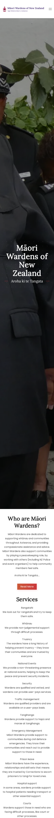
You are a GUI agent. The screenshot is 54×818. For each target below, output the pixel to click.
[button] (50, 9)
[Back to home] (23, 9)
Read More (27, 586)
